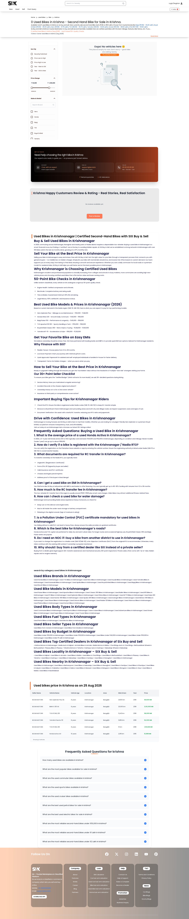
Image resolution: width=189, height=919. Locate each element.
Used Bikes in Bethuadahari (112, 655)
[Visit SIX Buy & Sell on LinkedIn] (136, 854)
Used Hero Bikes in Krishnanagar (95, 580)
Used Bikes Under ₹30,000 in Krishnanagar (80, 635)
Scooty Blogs (146, 899)
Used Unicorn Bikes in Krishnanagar (82, 600)
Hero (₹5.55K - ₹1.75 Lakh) (59, 27)
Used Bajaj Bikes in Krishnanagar (139, 582)
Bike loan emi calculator (99, 885)
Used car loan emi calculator (98, 882)
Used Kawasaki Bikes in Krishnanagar (58, 582)
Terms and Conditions (146, 875)
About (75, 875)
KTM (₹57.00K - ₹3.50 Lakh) (138, 27)
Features (75, 878)
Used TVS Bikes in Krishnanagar (71, 580)
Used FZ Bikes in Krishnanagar (55, 595)
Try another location (110, 55)
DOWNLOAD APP (39, 897)
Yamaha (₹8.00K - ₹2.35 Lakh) (97, 27)
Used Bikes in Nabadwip (67, 658)
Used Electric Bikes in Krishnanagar (71, 620)
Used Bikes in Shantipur (136, 665)
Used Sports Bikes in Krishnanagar (75, 610)
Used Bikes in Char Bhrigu (92, 655)
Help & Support (122, 878)
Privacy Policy (146, 878)
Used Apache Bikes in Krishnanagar (72, 592)
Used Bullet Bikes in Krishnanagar (127, 592)
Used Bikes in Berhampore (63, 665)
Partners (75, 892)
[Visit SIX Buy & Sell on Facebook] (107, 854)
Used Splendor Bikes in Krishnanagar (80, 595)
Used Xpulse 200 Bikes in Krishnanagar (93, 598)
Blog (75, 889)
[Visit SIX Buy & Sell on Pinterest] (156, 854)
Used (17, 9)
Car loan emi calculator (98, 878)
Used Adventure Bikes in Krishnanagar (128, 610)
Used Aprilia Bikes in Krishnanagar (84, 582)
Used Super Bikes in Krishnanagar (62, 613)
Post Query (32, 9)
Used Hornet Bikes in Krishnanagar (72, 603)
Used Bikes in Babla (74, 655)
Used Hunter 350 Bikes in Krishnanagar (64, 598)
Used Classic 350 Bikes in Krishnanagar (100, 592)
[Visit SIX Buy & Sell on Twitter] (116, 854)
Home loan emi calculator (98, 892)
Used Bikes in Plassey (131, 655)
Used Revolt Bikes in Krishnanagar (46, 585)
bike (50, 17)
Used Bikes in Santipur (85, 658)
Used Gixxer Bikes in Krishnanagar (57, 600)
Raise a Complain (122, 882)
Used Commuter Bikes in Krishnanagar (48, 610)
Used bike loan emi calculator (99, 889)
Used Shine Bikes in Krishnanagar (106, 595)
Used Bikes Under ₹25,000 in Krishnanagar (49, 635)
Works (75, 882)
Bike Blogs (146, 895)
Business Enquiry (123, 902)
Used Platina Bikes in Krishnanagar (46, 603)
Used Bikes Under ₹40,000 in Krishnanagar (112, 635)
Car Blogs (146, 892)
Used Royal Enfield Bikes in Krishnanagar (112, 582)
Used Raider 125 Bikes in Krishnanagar (109, 600)
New (11, 9)
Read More (154, 36)
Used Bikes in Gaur (134, 668)
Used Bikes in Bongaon (118, 668)
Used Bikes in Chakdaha (50, 668)
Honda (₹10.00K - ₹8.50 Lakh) (118, 27)
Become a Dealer (122, 885)
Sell (23, 9)
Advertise (122, 899)
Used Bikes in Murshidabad (49, 671)
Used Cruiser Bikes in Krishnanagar (101, 610)
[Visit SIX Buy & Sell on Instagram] (126, 854)
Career (75, 885)
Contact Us (123, 875)
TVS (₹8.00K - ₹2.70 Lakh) (78, 27)
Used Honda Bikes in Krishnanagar (46, 580)
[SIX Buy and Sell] (38, 868)
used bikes (41, 17)
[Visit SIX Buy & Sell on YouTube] (146, 854)
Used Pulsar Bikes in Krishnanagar (46, 592)
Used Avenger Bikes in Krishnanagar (121, 598)
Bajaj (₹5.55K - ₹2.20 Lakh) (144, 25)
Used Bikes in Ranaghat (103, 658)
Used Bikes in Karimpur (49, 658)
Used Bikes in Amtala (58, 655)
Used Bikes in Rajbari (42, 655)
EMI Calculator (99, 875)
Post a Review (94, 216)
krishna (57, 17)
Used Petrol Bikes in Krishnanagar (46, 620)
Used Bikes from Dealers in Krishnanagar (78, 628)
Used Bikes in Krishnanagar (122, 658)
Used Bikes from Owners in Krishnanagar (48, 628)
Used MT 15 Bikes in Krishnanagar (131, 595)
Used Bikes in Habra (67, 668)
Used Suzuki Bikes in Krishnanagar (120, 580)
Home (33, 17)
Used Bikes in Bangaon (101, 668)
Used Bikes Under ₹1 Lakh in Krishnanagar (59, 638)
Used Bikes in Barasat (83, 668)
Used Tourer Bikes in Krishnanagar (88, 613)
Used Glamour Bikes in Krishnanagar (138, 600)
